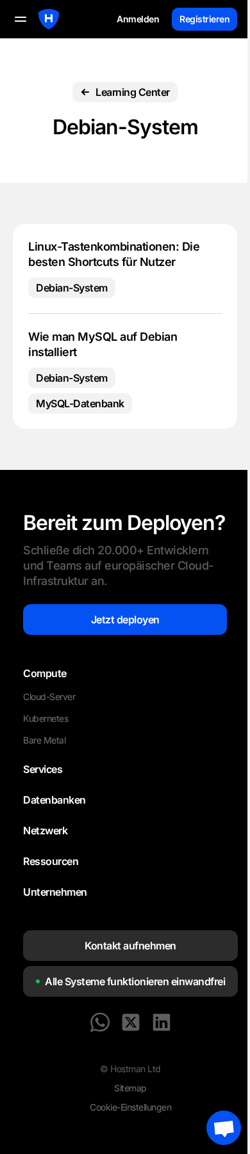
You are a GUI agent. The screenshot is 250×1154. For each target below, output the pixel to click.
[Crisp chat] (223, 1128)
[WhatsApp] (100, 1022)
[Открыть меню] (20, 19)
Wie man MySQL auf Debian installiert (102, 344)
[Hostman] (48, 19)
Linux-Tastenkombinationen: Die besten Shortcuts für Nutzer (113, 254)
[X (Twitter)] (131, 1022)
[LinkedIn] (161, 1022)
